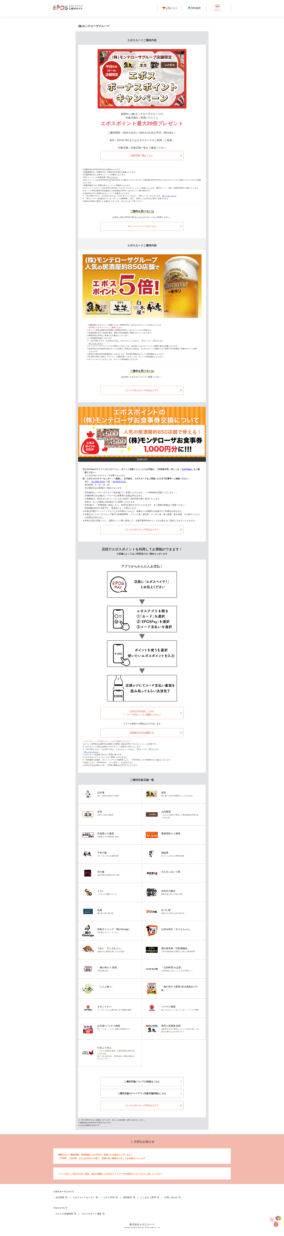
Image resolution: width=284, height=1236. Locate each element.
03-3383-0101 (98, 481)
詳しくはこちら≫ (169, 196)
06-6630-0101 (119, 481)
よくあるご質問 (148, 1197)
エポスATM (109, 1197)
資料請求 (127, 1197)
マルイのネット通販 (92, 1213)
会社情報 (60, 1197)
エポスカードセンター (84, 1197)
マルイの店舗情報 (64, 1213)
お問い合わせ (171, 1197)
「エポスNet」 (186, 469)
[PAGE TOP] (274, 1222)
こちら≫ (114, 177)
